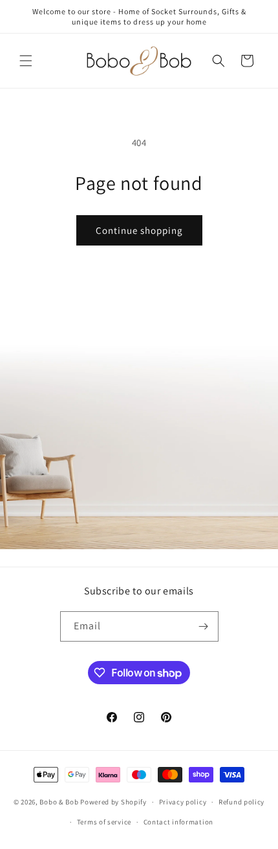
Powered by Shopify (113, 801)
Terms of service (104, 821)
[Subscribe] (203, 626)
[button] (26, 61)
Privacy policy (183, 801)
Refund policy (241, 801)
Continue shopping (139, 230)
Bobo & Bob (58, 801)
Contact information (178, 821)
